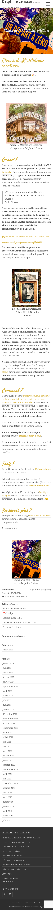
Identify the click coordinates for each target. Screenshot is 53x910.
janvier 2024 (8, 682)
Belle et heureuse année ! (15, 609)
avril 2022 (7, 751)
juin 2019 (7, 820)
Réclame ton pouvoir (13, 860)
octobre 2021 (9, 765)
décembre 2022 (10, 714)
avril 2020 (7, 797)
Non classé (8, 650)
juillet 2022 (8, 737)
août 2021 (7, 774)
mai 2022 (7, 746)
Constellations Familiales (16, 842)
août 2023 (7, 691)
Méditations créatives (14, 869)
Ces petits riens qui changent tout (19, 622)
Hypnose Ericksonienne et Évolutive (22, 838)
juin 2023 (7, 700)
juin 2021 (7, 779)
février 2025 (8, 677)
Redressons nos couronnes (16, 865)
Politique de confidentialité (32, 903)
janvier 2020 (8, 806)
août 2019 (7, 811)
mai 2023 (7, 705)
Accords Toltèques (12, 851)
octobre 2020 (9, 788)
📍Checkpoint (10, 613)
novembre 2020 (10, 783)
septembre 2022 (10, 728)
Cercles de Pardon (12, 856)
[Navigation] (48, 4)
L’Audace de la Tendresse (16, 847)
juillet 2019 (8, 816)
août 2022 (7, 732)
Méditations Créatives (40, 515)
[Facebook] (4, 894)
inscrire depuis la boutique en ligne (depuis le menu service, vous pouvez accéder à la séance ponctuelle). (26, 399)
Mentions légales (17, 903)
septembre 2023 (10, 686)
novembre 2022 (10, 719)
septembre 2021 (10, 769)
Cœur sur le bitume (12, 627)
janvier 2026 (8, 663)
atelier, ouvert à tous (30, 436)
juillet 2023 (8, 696)
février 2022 (8, 756)
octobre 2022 (9, 723)
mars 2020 (8, 802)
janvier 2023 (8, 709)
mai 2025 (7, 668)
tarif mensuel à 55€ (39, 486)
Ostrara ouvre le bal (12, 618)
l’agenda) (7, 172)
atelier (5, 372)
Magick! (41, 907)
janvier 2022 (8, 760)
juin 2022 (7, 742)
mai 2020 (7, 792)
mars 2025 (8, 672)
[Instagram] (10, 894)
